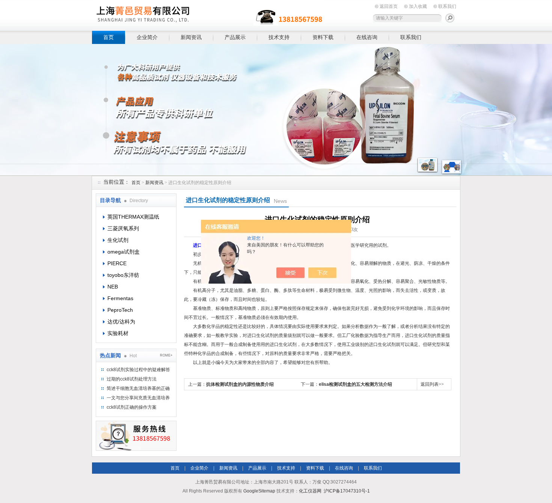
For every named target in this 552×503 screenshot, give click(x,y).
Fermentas (120, 298)
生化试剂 (117, 240)
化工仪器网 (310, 491)
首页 (108, 37)
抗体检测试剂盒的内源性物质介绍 (240, 384)
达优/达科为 (121, 322)
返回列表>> (432, 384)
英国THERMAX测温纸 (133, 217)
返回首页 (389, 6)
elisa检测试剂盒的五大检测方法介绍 (355, 384)
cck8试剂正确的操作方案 (132, 407)
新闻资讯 (191, 37)
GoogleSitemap (259, 491)
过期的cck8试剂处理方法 (132, 379)
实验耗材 (117, 333)
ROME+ (166, 355)
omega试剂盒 (123, 252)
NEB (112, 287)
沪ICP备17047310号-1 (347, 491)
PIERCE (117, 263)
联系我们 (447, 6)
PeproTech (120, 310)
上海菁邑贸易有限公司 (208, 14)
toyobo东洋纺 (123, 275)
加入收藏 (418, 6)
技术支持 (279, 37)
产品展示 (235, 37)
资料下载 (322, 37)
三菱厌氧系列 (123, 228)
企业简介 (147, 37)
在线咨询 (366, 37)
